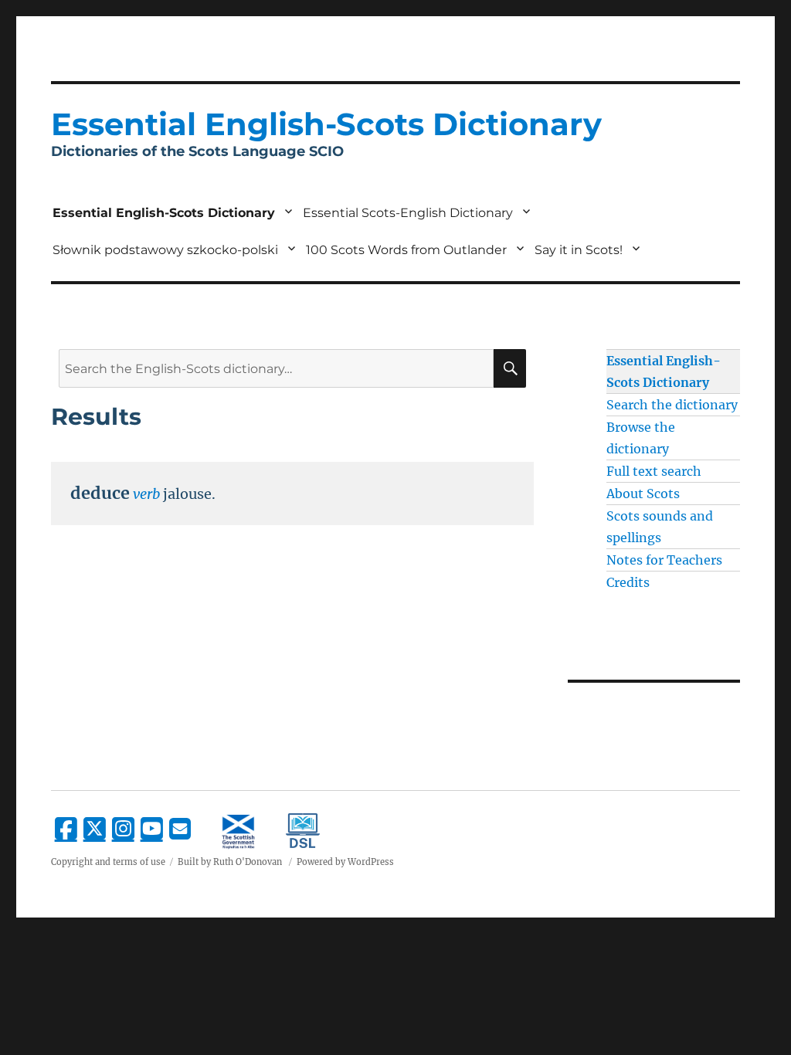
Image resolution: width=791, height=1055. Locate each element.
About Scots (643, 493)
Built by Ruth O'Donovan (230, 862)
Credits (628, 582)
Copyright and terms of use (108, 862)
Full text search (653, 471)
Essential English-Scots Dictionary (164, 212)
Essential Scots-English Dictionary (408, 212)
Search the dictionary (672, 404)
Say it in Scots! (579, 250)
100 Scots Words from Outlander (406, 250)
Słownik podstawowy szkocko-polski (165, 250)
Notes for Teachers (664, 560)
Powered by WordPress (345, 862)
